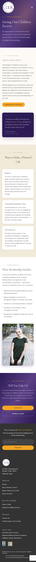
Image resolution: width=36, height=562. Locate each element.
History (4, 484)
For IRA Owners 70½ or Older (11, 521)
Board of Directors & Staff (10, 491)
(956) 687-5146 (7, 474)
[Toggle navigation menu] (32, 7)
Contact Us (18, 408)
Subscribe (18, 448)
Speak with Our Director (13, 104)
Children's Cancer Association (11, 538)
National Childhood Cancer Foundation (14, 535)
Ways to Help (6, 504)
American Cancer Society (10, 533)
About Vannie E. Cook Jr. (9, 487)
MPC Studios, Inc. (26, 557)
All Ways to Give (18, 414)
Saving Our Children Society (11, 507)
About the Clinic (7, 494)
